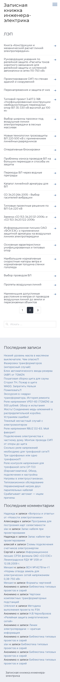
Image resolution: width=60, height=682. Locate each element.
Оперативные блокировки (22, 149)
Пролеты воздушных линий (22, 284)
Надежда (9, 513)
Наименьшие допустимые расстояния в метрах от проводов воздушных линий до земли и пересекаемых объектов (26, 298)
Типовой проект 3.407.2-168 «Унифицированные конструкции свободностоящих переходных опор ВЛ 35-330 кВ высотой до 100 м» (27, 105)
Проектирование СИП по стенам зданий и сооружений (26, 80)
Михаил (9, 567)
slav (6, 528)
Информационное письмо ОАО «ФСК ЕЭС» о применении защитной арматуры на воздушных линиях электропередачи (27, 232)
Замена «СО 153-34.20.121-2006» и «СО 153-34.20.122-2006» (26, 218)
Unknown (9, 605)
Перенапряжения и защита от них (27, 89)
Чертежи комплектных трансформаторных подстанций (25, 598)
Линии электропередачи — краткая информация (22, 628)
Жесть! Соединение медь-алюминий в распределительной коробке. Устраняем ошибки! (28, 413)
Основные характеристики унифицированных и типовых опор (24, 247)
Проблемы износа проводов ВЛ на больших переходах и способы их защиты (27, 161)
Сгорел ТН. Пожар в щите (20, 382)
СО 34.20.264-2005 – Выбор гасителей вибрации (22, 196)
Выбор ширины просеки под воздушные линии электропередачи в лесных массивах (24, 123)
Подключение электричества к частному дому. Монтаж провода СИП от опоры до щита (28, 440)
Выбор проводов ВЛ (18, 275)
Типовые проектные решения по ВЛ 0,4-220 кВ (26, 207)
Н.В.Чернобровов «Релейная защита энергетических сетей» (27, 617)
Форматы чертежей (38, 582)
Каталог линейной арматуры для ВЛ (26, 185)
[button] (53, 4)
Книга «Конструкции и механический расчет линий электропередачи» (23, 48)
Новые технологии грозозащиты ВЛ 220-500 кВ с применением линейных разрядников (26, 138)
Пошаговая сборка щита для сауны (26, 378)
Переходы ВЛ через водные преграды (23, 174)
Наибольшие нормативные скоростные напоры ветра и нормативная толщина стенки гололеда (24, 263)
